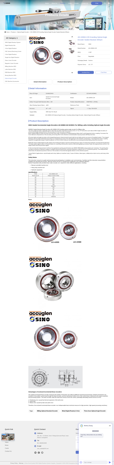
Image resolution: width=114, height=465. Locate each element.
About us (7, 436)
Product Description (65, 82)
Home (47, 3)
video (70, 3)
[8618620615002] (42, 453)
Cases (7, 448)
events (76, 3)
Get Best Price (86, 72)
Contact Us (8, 451)
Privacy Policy (14, 463)
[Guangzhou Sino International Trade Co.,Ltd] (7, 3)
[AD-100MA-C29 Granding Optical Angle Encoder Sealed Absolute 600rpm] (47, 55)
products (62, 3)
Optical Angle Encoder (23, 32)
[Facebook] (39, 453)
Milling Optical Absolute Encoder (47, 411)
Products (13, 32)
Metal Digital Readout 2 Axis (71, 411)
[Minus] (110, 426)
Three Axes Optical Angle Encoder (95, 411)
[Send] (109, 462)
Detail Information (40, 82)
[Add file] (81, 462)
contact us (84, 3)
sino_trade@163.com (43, 448)
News (6, 445)
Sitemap (21, 463)
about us (54, 3)
